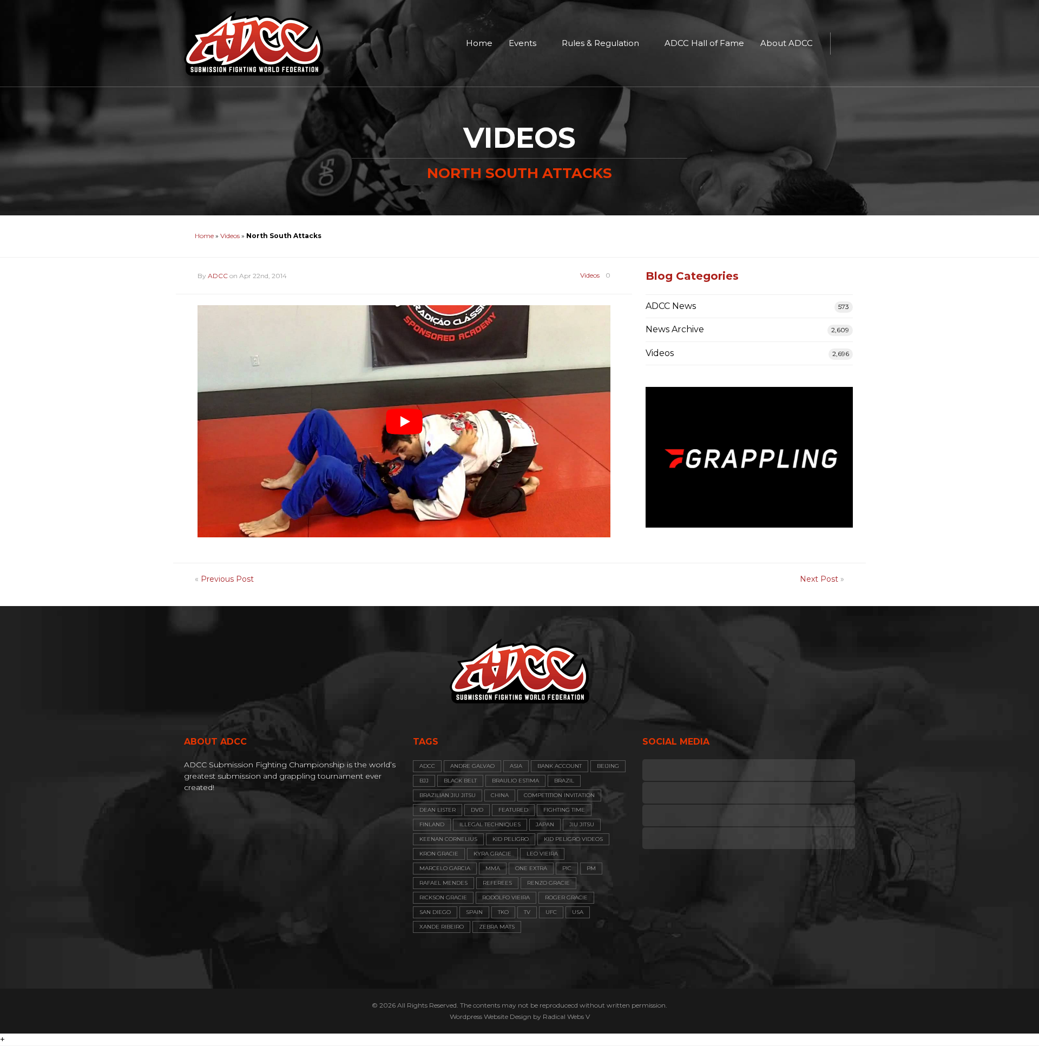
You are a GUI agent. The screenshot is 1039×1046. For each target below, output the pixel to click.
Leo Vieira (542, 853)
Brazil (564, 780)
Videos (230, 236)
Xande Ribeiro (441, 926)
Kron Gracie (438, 853)
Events (522, 43)
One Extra (531, 868)
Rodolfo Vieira (506, 897)
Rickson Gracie (443, 897)
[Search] (844, 43)
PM (591, 868)
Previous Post (227, 579)
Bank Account (559, 765)
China (500, 795)
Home (479, 43)
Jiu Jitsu (581, 824)
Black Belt (460, 780)
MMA (492, 868)
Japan (545, 824)
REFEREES (497, 882)
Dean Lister (437, 809)
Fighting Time (564, 809)
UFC (551, 912)
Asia (516, 765)
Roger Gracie (566, 897)
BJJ (424, 780)
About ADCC (786, 43)
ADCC (218, 276)
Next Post (819, 579)
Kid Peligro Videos (573, 839)
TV (527, 912)
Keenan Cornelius (448, 839)
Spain (474, 912)
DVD (477, 809)
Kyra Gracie (492, 853)
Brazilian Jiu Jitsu (447, 795)
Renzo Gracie (548, 882)
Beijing (608, 765)
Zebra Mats (497, 926)
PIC (566, 868)
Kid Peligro (510, 839)
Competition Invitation (559, 795)
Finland (431, 824)
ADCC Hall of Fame (704, 43)
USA (577, 912)
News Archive (675, 329)
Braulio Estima (515, 780)
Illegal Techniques (490, 824)
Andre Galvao (472, 765)
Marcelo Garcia (444, 868)
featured (513, 809)
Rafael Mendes (443, 882)
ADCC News (671, 306)
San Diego (435, 912)
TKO (503, 912)
